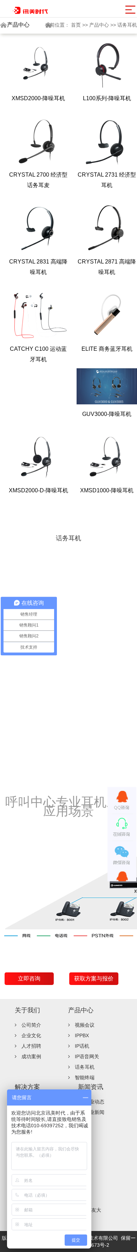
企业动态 (94, 1101)
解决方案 (27, 1086)
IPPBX (82, 1035)
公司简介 (31, 1025)
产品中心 (99, 25)
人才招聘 (31, 1046)
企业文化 (31, 1035)
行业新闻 (94, 1112)
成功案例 (31, 1056)
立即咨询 (29, 978)
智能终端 (84, 1077)
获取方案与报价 (93, 978)
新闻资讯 (90, 1086)
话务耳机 (127, 25)
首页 (76, 25)
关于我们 (27, 1010)
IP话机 (82, 1046)
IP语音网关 (87, 1056)
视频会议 (84, 1025)
